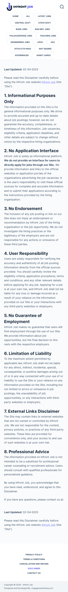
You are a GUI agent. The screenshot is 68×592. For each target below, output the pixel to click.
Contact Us (34, 573)
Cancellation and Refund (34, 564)
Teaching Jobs (48, 36)
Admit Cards (43, 55)
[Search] (62, 7)
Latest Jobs (44, 16)
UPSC (40, 42)
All (28, 16)
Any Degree (45, 48)
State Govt (44, 23)
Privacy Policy (34, 554)
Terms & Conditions (34, 559)
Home (15, 16)
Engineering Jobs (20, 42)
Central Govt (23, 23)
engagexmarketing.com (42, 588)
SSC (53, 42)
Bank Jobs (21, 29)
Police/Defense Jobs (21, 36)
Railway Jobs (42, 29)
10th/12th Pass (22, 48)
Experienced (22, 55)
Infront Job (48, 82)
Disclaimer (34, 568)
